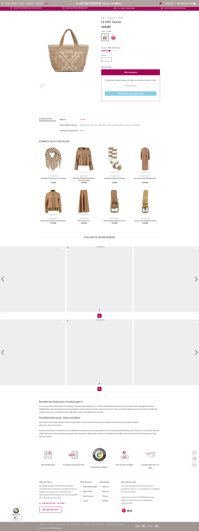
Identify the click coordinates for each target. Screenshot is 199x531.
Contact (51, 524)
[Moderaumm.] (99, 3)
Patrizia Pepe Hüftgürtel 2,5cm (115, 221)
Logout (85, 501)
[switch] (16, 517)
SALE (46, 3)
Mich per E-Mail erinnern (130, 94)
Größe (103, 55)
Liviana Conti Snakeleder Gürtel (145, 221)
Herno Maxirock (84, 221)
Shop (21, 3)
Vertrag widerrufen (50, 509)
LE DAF (83, 119)
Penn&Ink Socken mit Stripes (114, 178)
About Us (42, 524)
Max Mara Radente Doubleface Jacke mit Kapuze (84, 179)
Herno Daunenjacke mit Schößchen (53, 221)
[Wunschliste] (160, 3)
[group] (33, 279)
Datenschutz (76, 524)
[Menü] (20, 508)
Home (7, 3)
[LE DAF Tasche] (114, 38)
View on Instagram (99, 316)
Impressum (60, 524)
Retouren (105, 491)
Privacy (105, 496)
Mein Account (88, 496)
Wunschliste (87, 491)
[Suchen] (2, 3)
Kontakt (105, 501)
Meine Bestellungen (90, 487)
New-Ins (39, 3)
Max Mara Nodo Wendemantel (145, 178)
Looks (13, 3)
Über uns (105, 487)
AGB (67, 524)
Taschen (120, 18)
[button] (169, 3)
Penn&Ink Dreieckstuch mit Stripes (53, 178)
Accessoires (111, 18)
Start (103, 18)
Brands (30, 3)
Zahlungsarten (98, 524)
